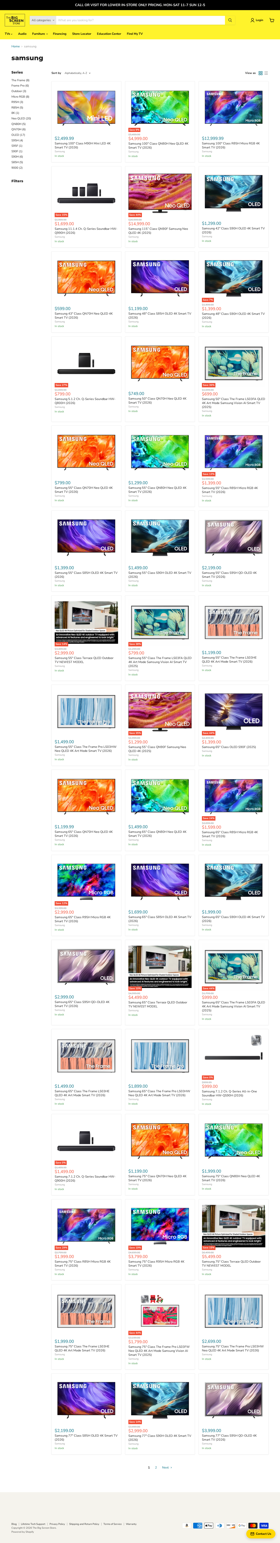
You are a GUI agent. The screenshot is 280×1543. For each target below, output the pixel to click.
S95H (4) (17, 140)
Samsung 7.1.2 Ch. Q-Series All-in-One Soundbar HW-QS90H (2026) (229, 1093)
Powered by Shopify (22, 1532)
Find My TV (135, 34)
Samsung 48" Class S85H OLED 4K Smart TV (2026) (159, 316)
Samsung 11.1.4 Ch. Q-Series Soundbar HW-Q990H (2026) (86, 231)
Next (166, 1467)
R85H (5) (17, 107)
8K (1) (15, 113)
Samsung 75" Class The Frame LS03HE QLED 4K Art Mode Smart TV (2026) (82, 1348)
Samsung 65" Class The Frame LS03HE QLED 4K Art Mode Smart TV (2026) (82, 1093)
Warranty (131, 1524)
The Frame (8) (20, 80)
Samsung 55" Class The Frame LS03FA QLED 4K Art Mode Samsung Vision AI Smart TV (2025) (160, 662)
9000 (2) (17, 168)
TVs (8, 34)
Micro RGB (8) (20, 97)
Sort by (56, 73)
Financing (59, 34)
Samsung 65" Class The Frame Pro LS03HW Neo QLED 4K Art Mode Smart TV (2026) (159, 1093)
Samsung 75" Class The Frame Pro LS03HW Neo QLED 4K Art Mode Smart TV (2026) (233, 1348)
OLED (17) (18, 135)
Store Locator (81, 34)
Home (15, 46)
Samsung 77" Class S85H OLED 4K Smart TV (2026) (86, 1438)
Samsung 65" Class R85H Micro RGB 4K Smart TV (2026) (230, 834)
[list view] (266, 73)
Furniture (39, 34)
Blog (14, 1524)
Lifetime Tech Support (33, 1524)
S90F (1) (16, 151)
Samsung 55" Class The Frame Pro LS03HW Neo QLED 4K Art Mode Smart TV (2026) (86, 749)
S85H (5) (17, 162)
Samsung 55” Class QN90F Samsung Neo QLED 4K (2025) (157, 749)
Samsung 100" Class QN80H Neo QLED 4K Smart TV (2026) (158, 146)
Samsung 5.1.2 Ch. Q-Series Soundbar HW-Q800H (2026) (85, 401)
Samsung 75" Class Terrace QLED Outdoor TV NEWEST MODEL (231, 1264)
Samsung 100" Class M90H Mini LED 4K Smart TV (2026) (83, 145)
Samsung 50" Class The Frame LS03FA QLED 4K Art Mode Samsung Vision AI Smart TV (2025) (233, 403)
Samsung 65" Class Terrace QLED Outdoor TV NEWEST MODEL (157, 1004)
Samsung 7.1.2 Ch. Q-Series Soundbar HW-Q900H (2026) (85, 1179)
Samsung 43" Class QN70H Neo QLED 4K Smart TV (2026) (84, 316)
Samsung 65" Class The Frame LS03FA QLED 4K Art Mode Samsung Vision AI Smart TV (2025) (233, 1006)
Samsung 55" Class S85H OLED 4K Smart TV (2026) (86, 575)
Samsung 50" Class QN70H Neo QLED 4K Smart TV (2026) (157, 401)
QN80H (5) (18, 124)
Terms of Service (112, 1524)
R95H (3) (17, 102)
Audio (22, 34)
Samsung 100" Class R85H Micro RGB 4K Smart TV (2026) (231, 145)
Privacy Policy (57, 1524)
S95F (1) (16, 146)
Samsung (60, 151)
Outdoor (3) (18, 91)
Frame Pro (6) (20, 85)
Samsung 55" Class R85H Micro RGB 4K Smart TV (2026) (230, 490)
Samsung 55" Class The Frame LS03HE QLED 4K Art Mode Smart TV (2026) (229, 660)
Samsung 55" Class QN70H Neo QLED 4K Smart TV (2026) (84, 490)
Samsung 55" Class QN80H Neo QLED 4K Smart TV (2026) (157, 490)
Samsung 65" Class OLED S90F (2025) (229, 747)
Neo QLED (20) (21, 118)
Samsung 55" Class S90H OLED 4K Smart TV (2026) (159, 575)
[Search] (230, 20)
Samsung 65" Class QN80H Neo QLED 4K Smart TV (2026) (157, 834)
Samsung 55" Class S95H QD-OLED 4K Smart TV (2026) (229, 575)
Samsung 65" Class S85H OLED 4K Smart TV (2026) (159, 919)
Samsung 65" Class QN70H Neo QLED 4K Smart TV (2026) (84, 834)
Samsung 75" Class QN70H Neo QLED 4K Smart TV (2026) (157, 1178)
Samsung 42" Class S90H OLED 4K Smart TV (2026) (233, 230)
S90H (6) (17, 157)
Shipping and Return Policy (84, 1524)
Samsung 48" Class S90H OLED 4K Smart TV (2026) (233, 316)
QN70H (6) (18, 129)
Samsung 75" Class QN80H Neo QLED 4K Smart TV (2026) (231, 1178)
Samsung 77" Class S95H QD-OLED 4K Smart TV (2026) (229, 1438)
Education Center (109, 34)
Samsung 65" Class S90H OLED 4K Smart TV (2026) (233, 919)
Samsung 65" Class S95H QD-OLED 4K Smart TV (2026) (82, 1004)
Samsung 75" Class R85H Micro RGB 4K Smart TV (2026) (83, 1264)
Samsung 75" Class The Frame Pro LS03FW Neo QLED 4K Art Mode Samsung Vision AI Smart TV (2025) (159, 1351)
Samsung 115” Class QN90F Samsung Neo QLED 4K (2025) (158, 231)
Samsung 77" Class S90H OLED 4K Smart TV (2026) (159, 1438)
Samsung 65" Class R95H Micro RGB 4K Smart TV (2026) (83, 919)
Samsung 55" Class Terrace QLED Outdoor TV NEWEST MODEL (84, 660)
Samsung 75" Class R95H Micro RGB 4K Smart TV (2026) (156, 1264)
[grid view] (260, 73)
